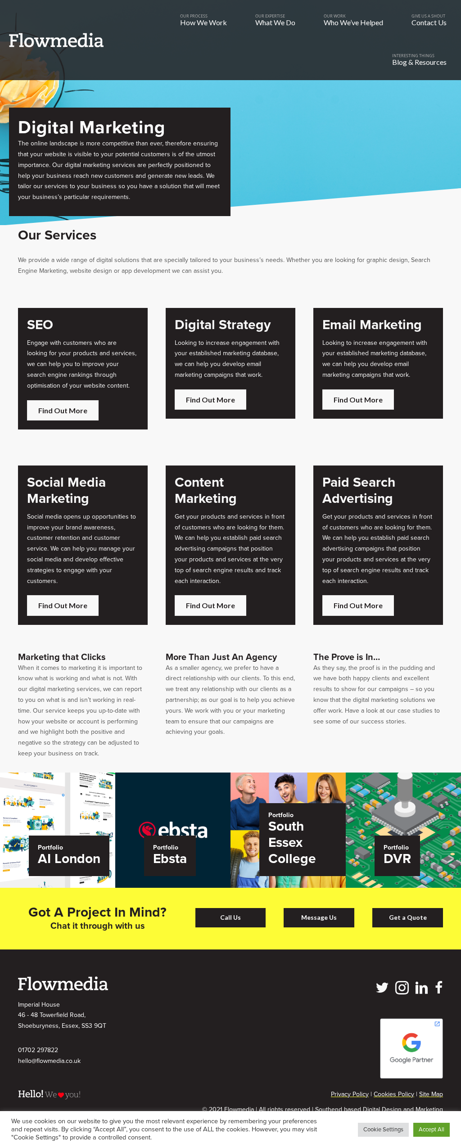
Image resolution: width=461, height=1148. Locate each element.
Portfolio (50, 847)
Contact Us (429, 22)
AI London (69, 858)
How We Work (203, 22)
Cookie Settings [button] (383, 1129)
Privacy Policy (350, 1094)
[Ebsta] (172, 829)
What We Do (275, 22)
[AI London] (57, 829)
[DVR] (403, 829)
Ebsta (170, 858)
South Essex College (292, 842)
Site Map (431, 1094)
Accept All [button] (431, 1129)
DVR (397, 858)
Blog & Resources (419, 62)
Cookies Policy (394, 1094)
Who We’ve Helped (353, 22)
